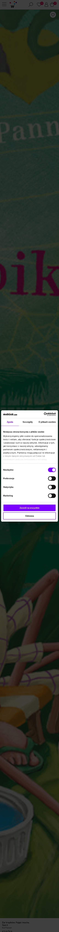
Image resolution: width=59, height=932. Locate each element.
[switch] (52, 478)
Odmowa (29, 516)
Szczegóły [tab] (28, 422)
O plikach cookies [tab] (47, 422)
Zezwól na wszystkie (29, 508)
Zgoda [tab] (10, 422)
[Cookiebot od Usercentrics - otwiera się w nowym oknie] (44, 414)
